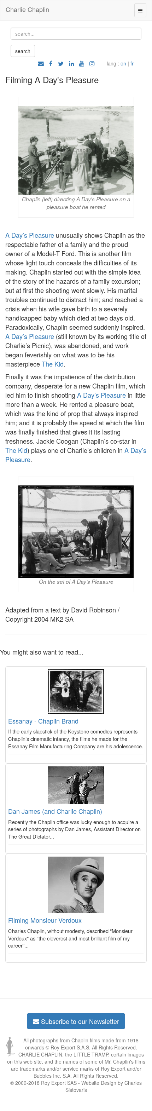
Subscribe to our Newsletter (79, 1021)
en (123, 63)
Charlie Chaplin (27, 9)
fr (132, 63)
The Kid (53, 363)
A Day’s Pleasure (29, 235)
